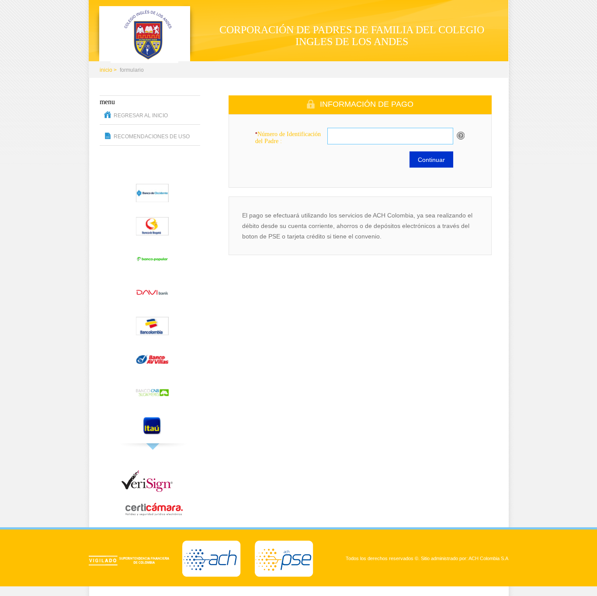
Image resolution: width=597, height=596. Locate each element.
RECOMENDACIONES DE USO (152, 136)
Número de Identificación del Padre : (288, 137)
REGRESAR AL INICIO (141, 115)
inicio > (108, 70)
